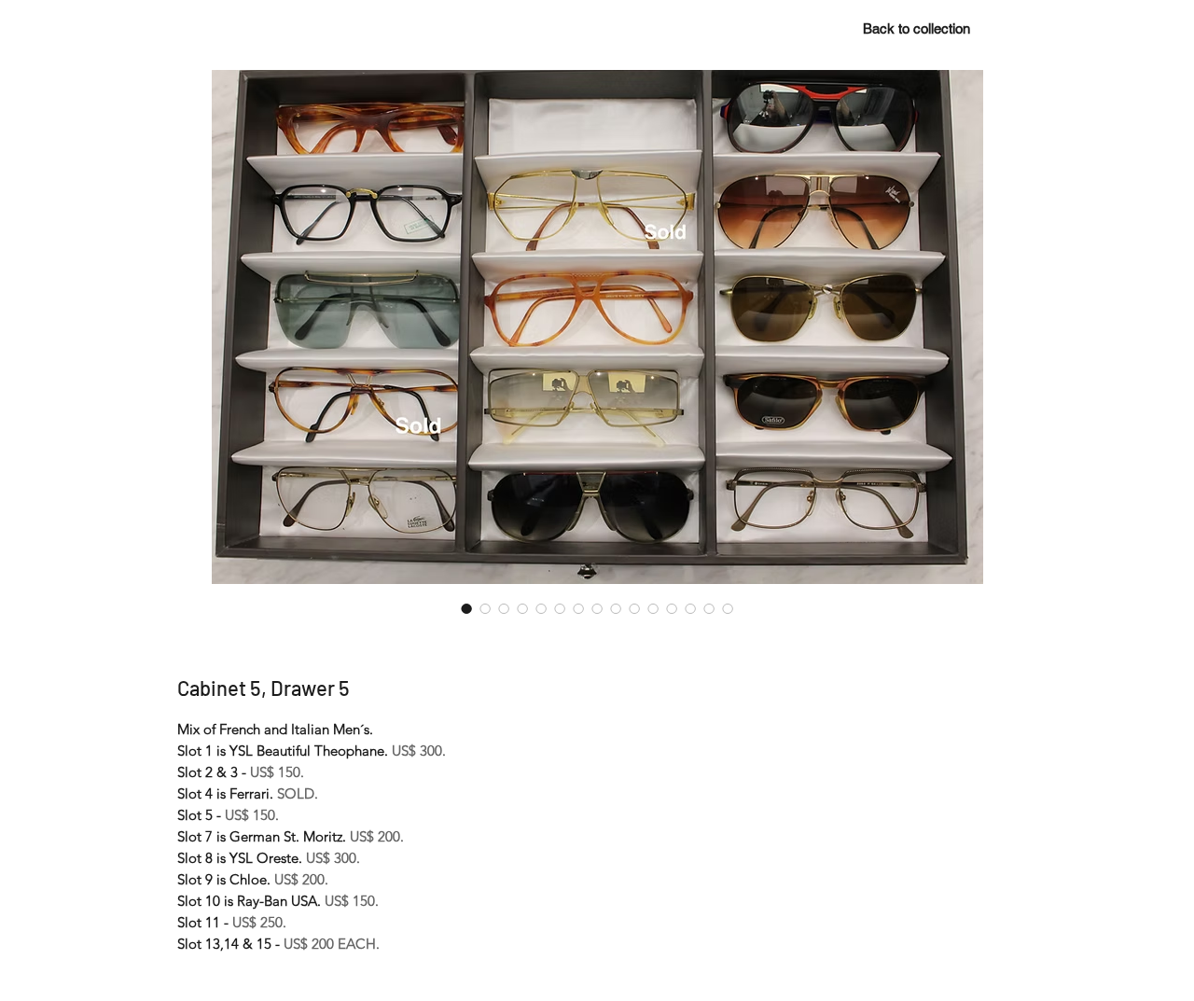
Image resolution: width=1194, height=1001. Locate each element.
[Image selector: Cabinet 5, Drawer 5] (466, 608)
